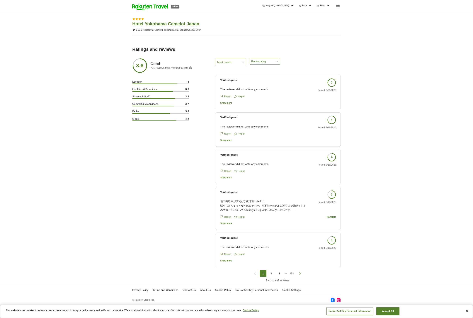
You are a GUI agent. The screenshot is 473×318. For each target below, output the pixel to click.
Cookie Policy (251, 310)
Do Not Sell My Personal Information (350, 311)
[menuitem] (278, 6)
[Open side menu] (338, 6)
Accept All (388, 311)
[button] (150, 6)
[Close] (467, 311)
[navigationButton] (255, 273)
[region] (236, 311)
